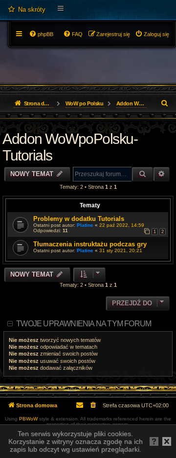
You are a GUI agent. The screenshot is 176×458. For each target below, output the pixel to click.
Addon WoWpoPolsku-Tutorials (69, 147)
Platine (85, 225)
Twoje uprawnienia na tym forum (83, 323)
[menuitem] (26, 10)
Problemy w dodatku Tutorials (78, 218)
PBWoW (28, 418)
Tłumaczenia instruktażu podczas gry (90, 244)
